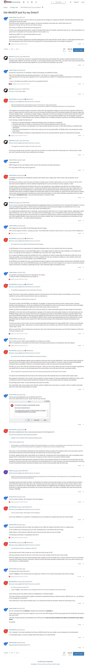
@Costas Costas (26, 56)
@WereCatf (22, 72)
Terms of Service (42, 664)
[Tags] (32, 2)
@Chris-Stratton (13, 143)
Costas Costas (12, 17)
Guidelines (34, 664)
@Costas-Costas (13, 59)
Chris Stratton (12, 99)
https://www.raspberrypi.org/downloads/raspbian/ (23, 434)
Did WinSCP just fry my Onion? (31, 101)
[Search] (36, 2)
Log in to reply (79, 50)
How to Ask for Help (54, 664)
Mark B (11, 470)
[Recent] (28, 2)
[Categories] (24, 2)
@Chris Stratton (26, 140)
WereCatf (11, 56)
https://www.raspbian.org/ (16, 442)
